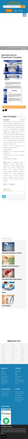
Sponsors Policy (4, 395)
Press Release (18, 376)
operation (17, 177)
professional (20, 173)
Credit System (18, 401)
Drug (13, 345)
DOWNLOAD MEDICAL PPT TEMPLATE (14, 107)
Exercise (13, 347)
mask (13, 166)
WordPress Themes (19, 399)
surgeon (5, 181)
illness (13, 167)
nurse (11, 179)
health (4, 177)
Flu (12, 356)
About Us (3, 371)
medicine (21, 169)
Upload (9, 10)
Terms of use (4, 374)
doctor (11, 164)
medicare (9, 162)
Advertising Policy (5, 393)
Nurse (4, 292)
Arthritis (4, 358)
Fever (13, 352)
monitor (21, 175)
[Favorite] (6, 110)
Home (8, 47)
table (22, 167)
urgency (15, 169)
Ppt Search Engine (19, 380)
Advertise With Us (5, 392)
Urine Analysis (6, 305)
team (10, 169)
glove (22, 177)
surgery (5, 169)
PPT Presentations (19, 392)
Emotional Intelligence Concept (12, 253)
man (11, 173)
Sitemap (17, 378)
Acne (3, 347)
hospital (22, 171)
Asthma (3, 361)
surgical (21, 162)
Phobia (22, 347)
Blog (16, 373)
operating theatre (20, 166)
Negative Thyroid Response (10, 266)
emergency (10, 177)
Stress (22, 356)
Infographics (18, 371)
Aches (3, 345)
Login (15, 10)
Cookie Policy (4, 378)
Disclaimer (3, 383)
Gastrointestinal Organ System (11, 279)
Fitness (13, 354)
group (4, 171)
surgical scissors (19, 164)
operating (15, 162)
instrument (15, 175)
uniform (5, 166)
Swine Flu (23, 361)
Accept (3, 436)
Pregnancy (23, 349)
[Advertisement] (14, 32)
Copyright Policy (4, 382)
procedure (5, 173)
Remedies (23, 352)
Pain (22, 345)
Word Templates (19, 397)
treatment (16, 171)
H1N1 (13, 361)
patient (5, 167)
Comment (7, 189)
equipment (6, 164)
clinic (9, 166)
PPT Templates (18, 395)
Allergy (3, 356)
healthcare (10, 171)
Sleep (22, 354)
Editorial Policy (4, 380)
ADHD (3, 352)
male (9, 167)
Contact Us (3, 373)
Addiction (4, 349)
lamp (15, 173)
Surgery (22, 358)
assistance (21, 179)
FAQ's (16, 374)
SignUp (21, 10)
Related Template (6, 238)
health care (6, 179)
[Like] (3, 110)
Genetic (13, 358)
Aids (3, 354)
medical (18, 167)
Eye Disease (14, 349)
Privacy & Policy (4, 376)
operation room (7, 175)
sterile (15, 179)
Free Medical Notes (19, 393)
